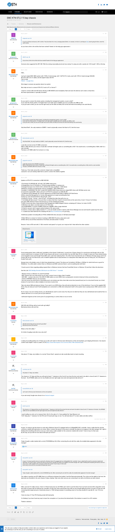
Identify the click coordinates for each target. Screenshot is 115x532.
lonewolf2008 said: (27, 388)
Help (99, 519)
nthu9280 (10, 20)
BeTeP (13, 369)
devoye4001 (13, 429)
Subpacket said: (26, 38)
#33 (106, 351)
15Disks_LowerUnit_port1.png (32, 240)
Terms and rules (85, 519)
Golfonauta (13, 488)
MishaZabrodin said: (27, 138)
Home (102, 519)
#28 (106, 177)
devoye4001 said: (27, 457)
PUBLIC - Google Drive (27, 81)
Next (28, 29)
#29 (106, 249)
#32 (106, 337)
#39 (106, 453)
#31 (106, 315)
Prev (10, 29)
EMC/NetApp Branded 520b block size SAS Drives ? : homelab (46, 270)
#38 (106, 438)
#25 (106, 111)
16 (24, 29)
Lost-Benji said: (26, 369)
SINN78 (13, 38)
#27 (106, 155)
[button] (21, 12)
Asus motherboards (56, 211)
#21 (106, 33)
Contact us (78, 519)
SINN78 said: (26, 57)
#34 (106, 364)
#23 (106, 69)
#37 (106, 424)
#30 (106, 302)
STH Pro (13, 519)
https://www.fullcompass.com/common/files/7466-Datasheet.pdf (64, 342)
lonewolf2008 (13, 343)
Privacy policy (93, 519)
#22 (106, 52)
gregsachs (13, 57)
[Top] (105, 519)
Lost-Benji (13, 254)
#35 (106, 383)
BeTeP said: (25, 406)
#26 (106, 133)
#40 (106, 484)
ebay (87, 41)
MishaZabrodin (13, 74)
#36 (106, 401)
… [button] (22, 29)
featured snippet (49, 395)
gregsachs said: (26, 116)
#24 (106, 98)
